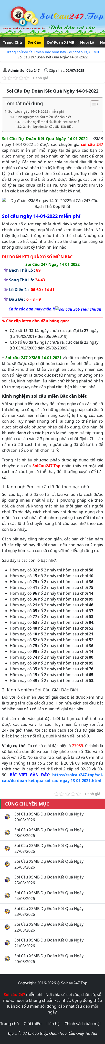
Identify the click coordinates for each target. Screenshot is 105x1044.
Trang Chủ (12, 42)
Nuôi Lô (87, 42)
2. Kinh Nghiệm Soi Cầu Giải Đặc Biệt (47, 126)
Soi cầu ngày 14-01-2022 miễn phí (36, 111)
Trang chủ (14, 52)
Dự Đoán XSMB (60, 42)
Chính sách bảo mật (82, 1023)
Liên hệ (53, 1023)
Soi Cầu (34, 42)
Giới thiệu (33, 1023)
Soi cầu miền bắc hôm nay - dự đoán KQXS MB (61, 52)
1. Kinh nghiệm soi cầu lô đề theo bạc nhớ (51, 122)
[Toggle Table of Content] (92, 104)
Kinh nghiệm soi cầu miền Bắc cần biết (43, 117)
